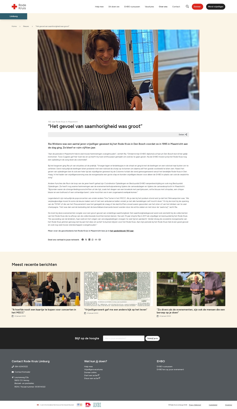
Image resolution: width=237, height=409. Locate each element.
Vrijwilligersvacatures (93, 369)
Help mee (99, 6)
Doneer (197, 6)
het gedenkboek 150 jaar (122, 231)
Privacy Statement (195, 405)
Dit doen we (114, 6)
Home (14, 26)
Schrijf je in (152, 338)
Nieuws (26, 26)
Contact (176, 6)
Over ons (163, 6)
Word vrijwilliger (215, 6)
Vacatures (149, 6)
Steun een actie (91, 378)
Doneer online (90, 372)
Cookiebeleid (213, 405)
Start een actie (90, 375)
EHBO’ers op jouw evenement (170, 369)
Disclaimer (228, 405)
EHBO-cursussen (132, 6)
